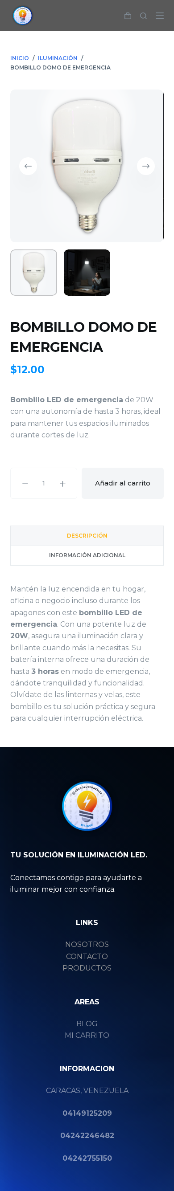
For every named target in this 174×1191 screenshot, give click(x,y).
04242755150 (87, 1158)
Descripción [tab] (87, 535)
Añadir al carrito (122, 483)
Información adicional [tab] (87, 555)
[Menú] (160, 16)
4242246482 (89, 1135)
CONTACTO (87, 956)
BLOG (87, 1024)
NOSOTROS (87, 944)
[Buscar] (143, 15)
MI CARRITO (87, 1035)
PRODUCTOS (87, 968)
